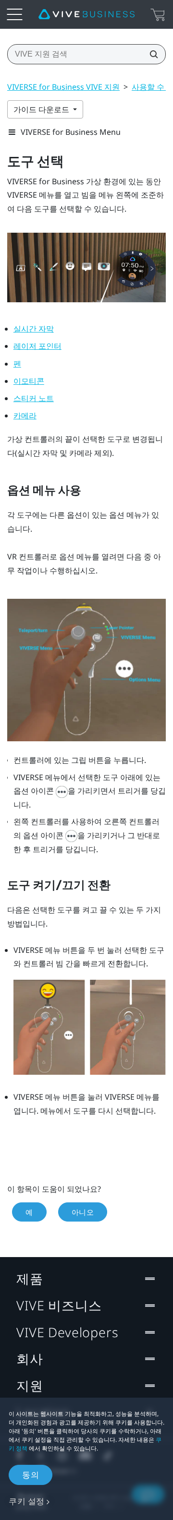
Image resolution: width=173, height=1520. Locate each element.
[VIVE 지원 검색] (151, 54)
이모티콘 (28, 381)
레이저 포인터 (37, 346)
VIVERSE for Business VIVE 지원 (63, 87)
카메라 (25, 416)
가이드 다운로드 (42, 109)
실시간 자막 (33, 329)
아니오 (83, 1212)
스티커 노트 (33, 398)
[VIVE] (86, 14)
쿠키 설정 (27, 1501)
